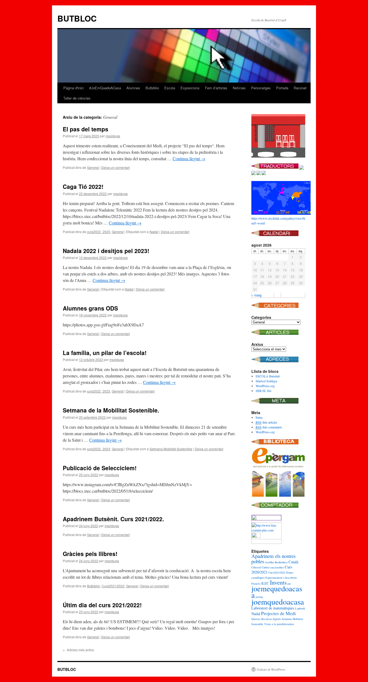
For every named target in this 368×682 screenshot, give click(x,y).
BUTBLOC (77, 18)
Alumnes (133, 87)
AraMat (269, 562)
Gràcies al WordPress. (271, 669)
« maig (257, 295)
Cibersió (256, 567)
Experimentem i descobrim (281, 577)
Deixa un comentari (115, 167)
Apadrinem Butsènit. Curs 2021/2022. (113, 519)
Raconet (300, 87)
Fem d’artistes (216, 87)
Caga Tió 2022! (83, 186)
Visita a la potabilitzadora (279, 624)
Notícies (239, 87)
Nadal (154, 231)
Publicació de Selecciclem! (100, 468)
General (93, 167)
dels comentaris (269, 427)
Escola (169, 87)
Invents (278, 582)
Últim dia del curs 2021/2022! (102, 605)
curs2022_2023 (98, 231)
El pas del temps (85, 129)
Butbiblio (152, 87)
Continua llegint (189, 158)
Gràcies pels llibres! (90, 554)
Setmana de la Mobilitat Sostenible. (111, 410)
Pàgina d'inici (73, 87)
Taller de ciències (77, 98)
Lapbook (300, 608)
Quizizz (256, 619)
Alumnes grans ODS (90, 308)
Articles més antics (78, 649)
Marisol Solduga (266, 381)
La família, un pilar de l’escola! (105, 353)
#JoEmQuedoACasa (105, 87)
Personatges (261, 87)
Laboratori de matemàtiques (272, 608)
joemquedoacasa (277, 601)
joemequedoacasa (276, 591)
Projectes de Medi (278, 613)
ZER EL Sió (263, 390)
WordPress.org (265, 386)
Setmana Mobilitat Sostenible (171, 448)
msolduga (113, 136)
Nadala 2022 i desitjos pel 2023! (106, 251)
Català (293, 561)
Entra (259, 417)
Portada (282, 87)
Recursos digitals (271, 619)
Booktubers (281, 562)
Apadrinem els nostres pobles (273, 559)
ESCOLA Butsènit (268, 376)
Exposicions (190, 87)
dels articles (266, 422)
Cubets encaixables (273, 567)
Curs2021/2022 (113, 586)
